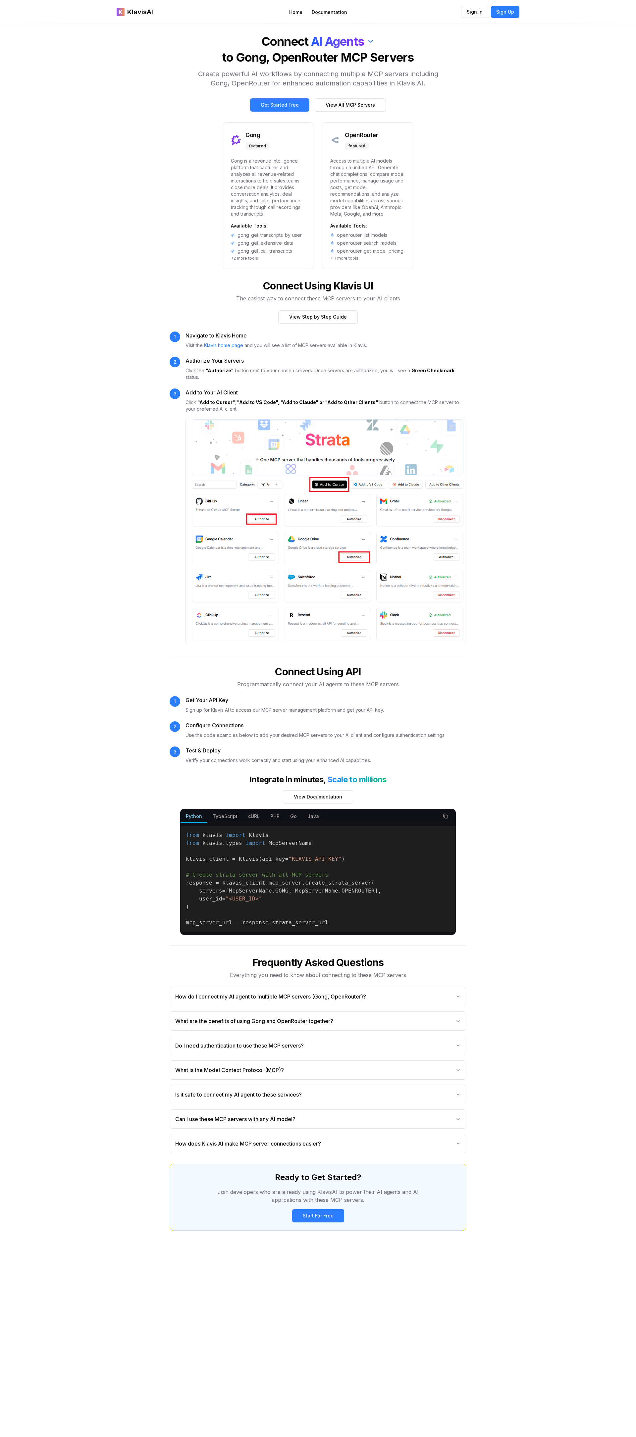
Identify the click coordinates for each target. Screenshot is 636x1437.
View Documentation (318, 796)
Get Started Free (280, 105)
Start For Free (318, 1215)
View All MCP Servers (350, 105)
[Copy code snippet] (445, 816)
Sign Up (505, 12)
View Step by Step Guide (318, 317)
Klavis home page (223, 345)
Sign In (475, 12)
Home (295, 12)
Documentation (329, 12)
